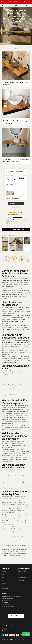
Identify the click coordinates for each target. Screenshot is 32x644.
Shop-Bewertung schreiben (16, 229)
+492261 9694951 (8, 600)
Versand (4, 580)
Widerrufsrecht (22, 571)
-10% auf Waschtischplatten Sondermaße (18, 1)
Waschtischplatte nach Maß (16, 290)
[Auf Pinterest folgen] (7, 625)
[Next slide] (29, 187)
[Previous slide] (3, 187)
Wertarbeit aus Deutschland (5, 587)
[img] (10, 175)
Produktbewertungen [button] (16, 204)
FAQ (3, 574)
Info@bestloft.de (8, 598)
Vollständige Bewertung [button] (12, 198)
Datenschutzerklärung (24, 577)
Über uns (4, 583)
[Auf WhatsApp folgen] (14, 625)
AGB (19, 574)
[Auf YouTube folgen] (10, 625)
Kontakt (4, 571)
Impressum (21, 580)
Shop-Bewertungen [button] (16, 207)
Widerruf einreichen (16, 616)
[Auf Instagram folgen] (3, 625)
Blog (3, 577)
